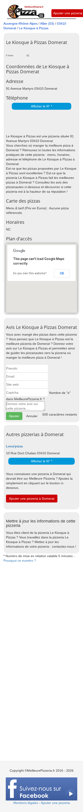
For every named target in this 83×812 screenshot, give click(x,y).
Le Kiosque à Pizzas (33, 28)
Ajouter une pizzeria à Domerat (31, 498)
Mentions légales (25, 803)
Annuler (32, 416)
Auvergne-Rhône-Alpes (20, 23)
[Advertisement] (44, 122)
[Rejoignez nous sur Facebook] (41, 789)
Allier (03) (47, 23)
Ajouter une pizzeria (67, 13)
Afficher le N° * (41, 106)
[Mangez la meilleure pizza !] (25, 9)
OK (62, 273)
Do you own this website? (30, 273)
